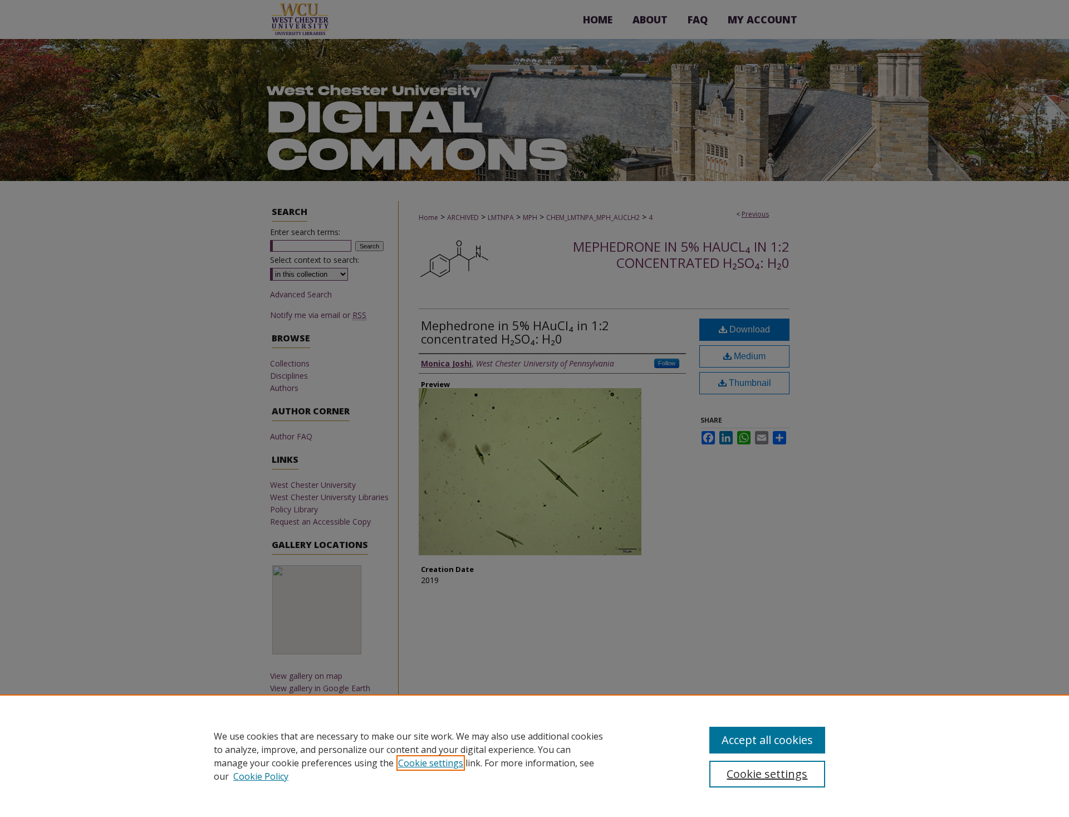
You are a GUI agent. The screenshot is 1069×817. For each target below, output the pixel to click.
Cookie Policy (260, 776)
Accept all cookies (767, 739)
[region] (534, 755)
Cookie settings (430, 763)
